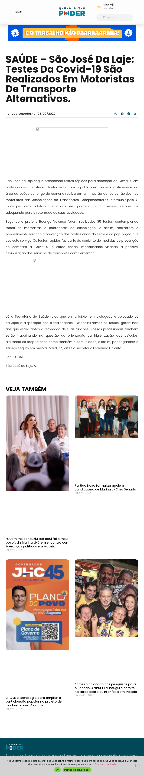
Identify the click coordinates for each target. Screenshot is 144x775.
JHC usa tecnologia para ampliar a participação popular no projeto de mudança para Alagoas (34, 701)
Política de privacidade (77, 769)
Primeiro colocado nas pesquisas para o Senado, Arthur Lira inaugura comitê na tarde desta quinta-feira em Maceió (106, 688)
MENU (18, 11)
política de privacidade (104, 764)
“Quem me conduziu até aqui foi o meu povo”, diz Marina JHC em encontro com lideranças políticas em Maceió (37, 542)
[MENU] (13, 12)
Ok (57, 769)
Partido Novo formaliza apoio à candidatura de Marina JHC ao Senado (105, 487)
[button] (116, 114)
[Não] (138, 765)
